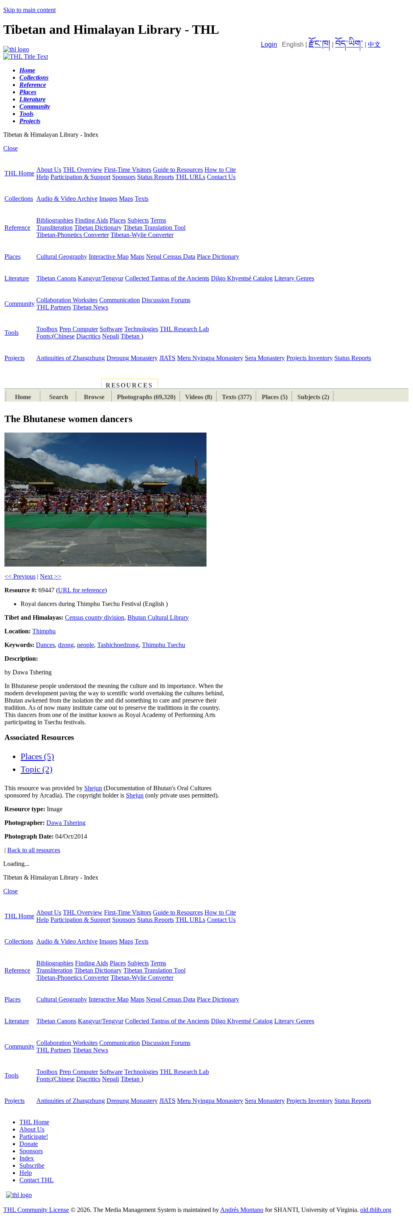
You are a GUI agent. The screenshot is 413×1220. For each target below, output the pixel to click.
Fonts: (44, 336)
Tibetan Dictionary (98, 227)
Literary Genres (294, 278)
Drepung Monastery (132, 357)
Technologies (141, 329)
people (85, 644)
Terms (158, 220)
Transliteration (54, 227)
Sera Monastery (265, 357)
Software (111, 329)
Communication (119, 300)
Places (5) (37, 756)
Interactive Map (109, 256)
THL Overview (82, 169)
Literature (16, 278)
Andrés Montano (241, 1209)
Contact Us (221, 176)
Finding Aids (91, 220)
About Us (48, 169)
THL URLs (190, 176)
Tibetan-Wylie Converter (142, 234)
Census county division (94, 617)
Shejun (93, 788)
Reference (17, 227)
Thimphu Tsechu (163, 644)
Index (26, 1158)
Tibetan (131, 336)
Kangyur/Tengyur (100, 278)
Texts (141, 198)
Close (10, 148)
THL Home (19, 173)
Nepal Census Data (170, 256)
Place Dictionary (218, 256)
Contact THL (36, 1180)
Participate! (33, 1136)
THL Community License (36, 1209)
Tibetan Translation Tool (154, 227)
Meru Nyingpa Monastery (210, 357)
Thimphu (44, 631)
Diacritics (88, 336)
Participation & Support (80, 176)
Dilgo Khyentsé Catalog (242, 278)
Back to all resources (33, 850)
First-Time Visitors (127, 169)
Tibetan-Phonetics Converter (72, 234)
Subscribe (31, 1165)
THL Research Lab (184, 329)
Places (118, 220)
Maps (126, 198)
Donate (28, 1143)
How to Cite (220, 169)
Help (42, 176)
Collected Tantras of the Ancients (167, 278)
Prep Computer (78, 329)
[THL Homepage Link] (16, 49)
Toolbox (47, 329)
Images (108, 198)
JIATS (167, 357)
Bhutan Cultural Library (158, 617)
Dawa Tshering (66, 822)
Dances (45, 644)
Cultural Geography (61, 256)
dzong (66, 644)
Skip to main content (29, 9)
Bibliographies (54, 220)
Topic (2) (36, 769)
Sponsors (124, 176)
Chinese (64, 336)
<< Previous (19, 576)
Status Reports (155, 176)
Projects (14, 357)
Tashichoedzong (118, 644)
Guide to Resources (178, 169)
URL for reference (81, 590)
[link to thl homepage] (19, 1194)
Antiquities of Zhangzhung (70, 357)
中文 (374, 44)
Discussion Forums (166, 300)
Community (19, 303)
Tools (11, 332)
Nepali (110, 336)
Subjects (138, 220)
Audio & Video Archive (67, 198)
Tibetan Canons (56, 278)
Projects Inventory (309, 357)
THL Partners (53, 307)
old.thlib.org (375, 1209)
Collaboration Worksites (67, 300)
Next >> (50, 576)
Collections (18, 198)
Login (269, 44)
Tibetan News (90, 307)
